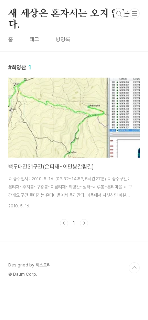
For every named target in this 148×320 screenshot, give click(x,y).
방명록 (63, 39)
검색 (119, 14)
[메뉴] (134, 13)
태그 (34, 39)
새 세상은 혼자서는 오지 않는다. (69, 14)
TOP (134, 267)
